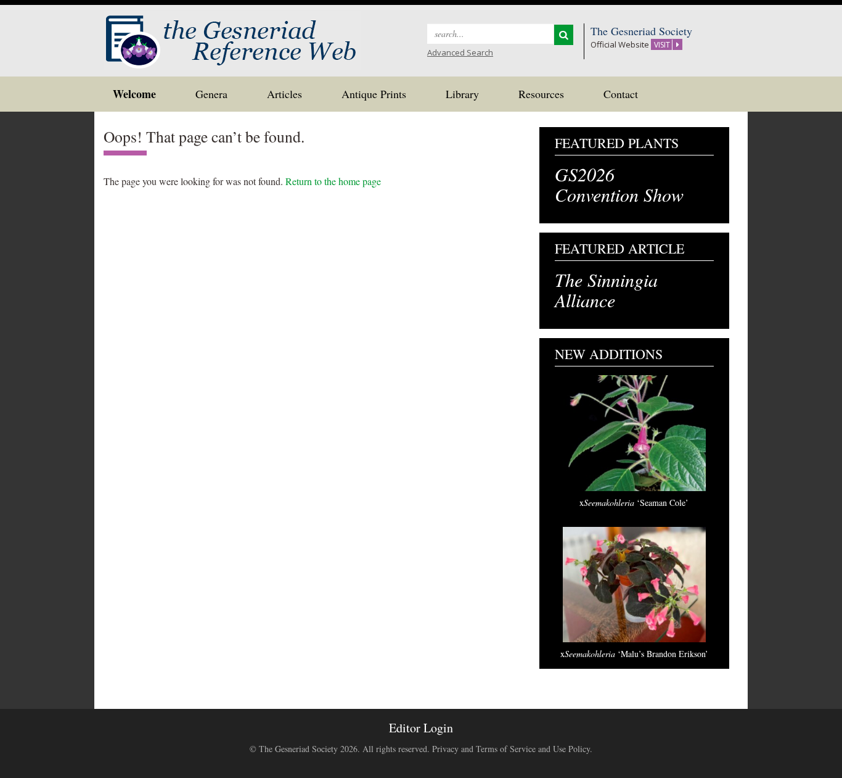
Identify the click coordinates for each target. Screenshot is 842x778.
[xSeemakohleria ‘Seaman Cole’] (634, 433)
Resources (541, 93)
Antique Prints (373, 93)
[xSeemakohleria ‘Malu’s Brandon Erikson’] (634, 585)
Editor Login (421, 727)
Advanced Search (460, 52)
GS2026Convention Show (619, 184)
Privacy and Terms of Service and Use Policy (511, 749)
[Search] (563, 35)
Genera (211, 93)
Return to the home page (333, 181)
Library (462, 93)
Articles (284, 93)
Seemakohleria (634, 502)
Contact (620, 93)
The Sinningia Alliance (606, 289)
